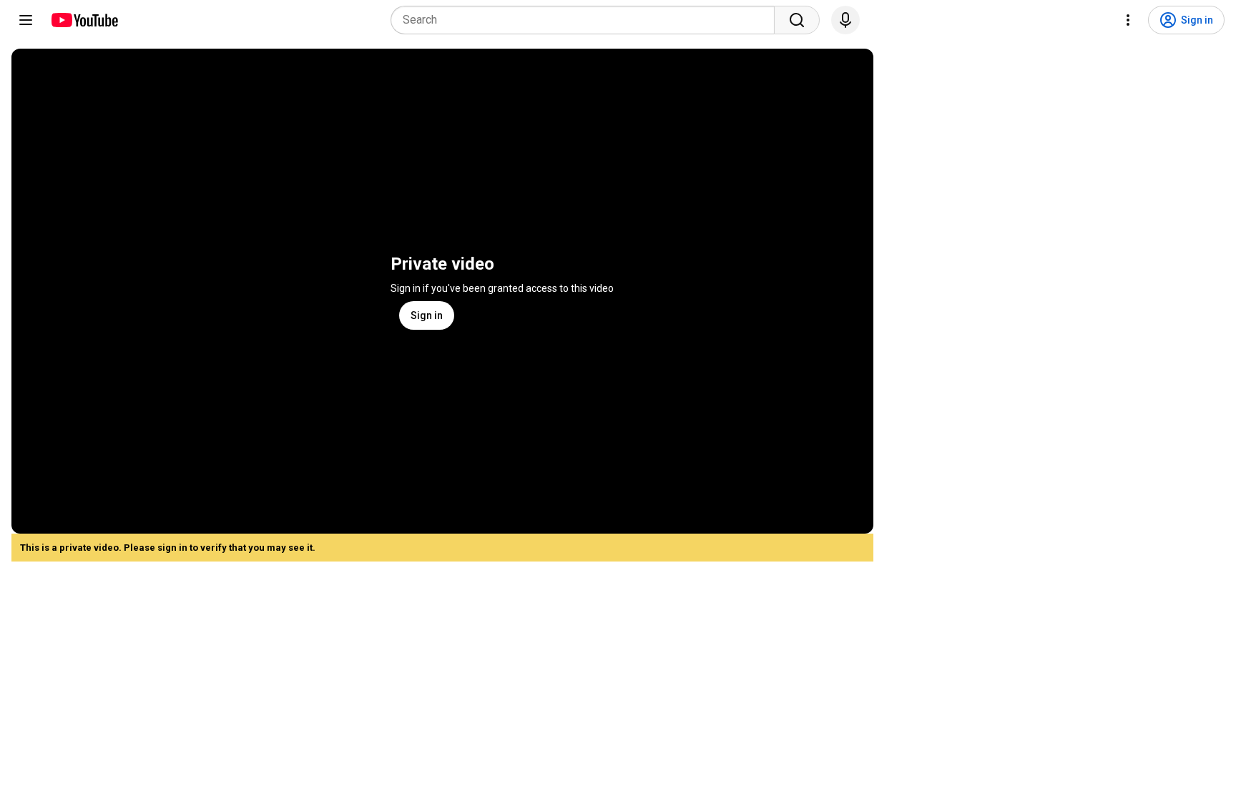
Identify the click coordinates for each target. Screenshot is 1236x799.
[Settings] (1128, 20)
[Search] (797, 20)
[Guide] (25, 20)
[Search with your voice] (845, 20)
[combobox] (587, 20)
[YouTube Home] (84, 20)
